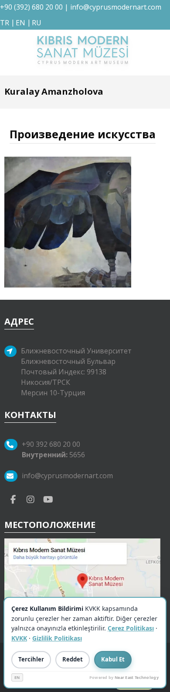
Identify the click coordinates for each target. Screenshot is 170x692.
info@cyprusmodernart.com (115, 7)
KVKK (19, 638)
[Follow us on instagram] (30, 499)
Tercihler (31, 659)
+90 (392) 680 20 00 (31, 7)
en (20, 22)
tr (4, 22)
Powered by (124, 677)
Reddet (72, 659)
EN (17, 677)
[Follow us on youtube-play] (48, 499)
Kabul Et (113, 659)
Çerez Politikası (131, 628)
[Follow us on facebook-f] (13, 499)
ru (36, 22)
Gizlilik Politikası (57, 638)
